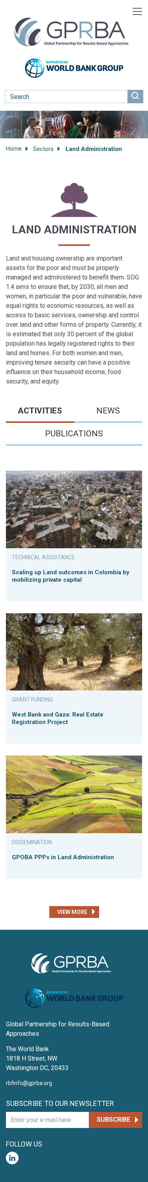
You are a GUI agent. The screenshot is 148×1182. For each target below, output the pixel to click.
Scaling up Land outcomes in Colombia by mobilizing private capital (70, 576)
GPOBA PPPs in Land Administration (63, 857)
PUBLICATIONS (74, 433)
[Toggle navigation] (137, 11)
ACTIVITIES (40, 410)
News (108, 410)
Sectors (43, 149)
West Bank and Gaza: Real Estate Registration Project (57, 718)
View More (72, 912)
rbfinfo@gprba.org (29, 1083)
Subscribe (113, 1119)
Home (14, 148)
